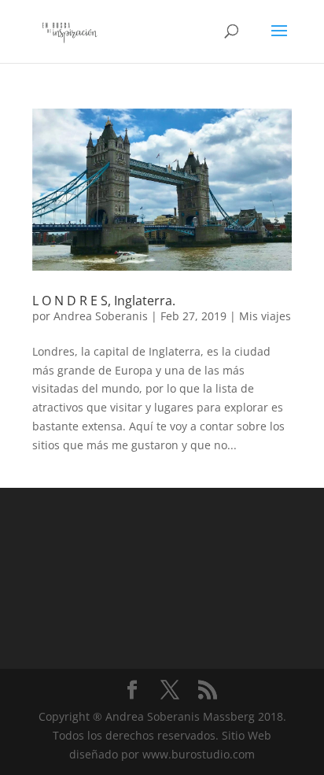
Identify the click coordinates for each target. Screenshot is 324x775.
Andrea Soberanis (100, 315)
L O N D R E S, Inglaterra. (103, 300)
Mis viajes (265, 315)
